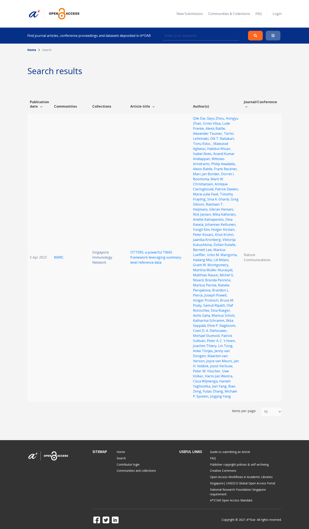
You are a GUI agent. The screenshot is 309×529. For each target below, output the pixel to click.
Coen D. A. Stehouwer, (210, 330)
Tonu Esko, (202, 143)
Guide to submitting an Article (230, 452)
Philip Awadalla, (223, 164)
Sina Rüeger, (221, 310)
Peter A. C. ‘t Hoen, (221, 340)
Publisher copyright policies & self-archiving (239, 464)
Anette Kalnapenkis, (209, 219)
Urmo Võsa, (212, 123)
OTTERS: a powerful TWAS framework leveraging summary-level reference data (156, 257)
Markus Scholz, (224, 315)
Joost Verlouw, (221, 366)
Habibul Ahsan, (219, 148)
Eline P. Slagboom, (221, 325)
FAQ (258, 13)
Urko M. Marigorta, (222, 254)
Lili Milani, (221, 260)
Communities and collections (136, 471)
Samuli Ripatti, (215, 305)
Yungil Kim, (202, 229)
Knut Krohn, (224, 234)
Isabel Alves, (203, 153)
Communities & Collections (229, 13)
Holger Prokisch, (206, 300)
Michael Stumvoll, (207, 335)
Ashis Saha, (202, 315)
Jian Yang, (220, 386)
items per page (244, 411)
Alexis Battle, (216, 128)
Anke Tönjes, (203, 351)
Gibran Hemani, (221, 209)
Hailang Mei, (203, 260)
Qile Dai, (200, 118)
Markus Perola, (205, 285)
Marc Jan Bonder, (207, 174)
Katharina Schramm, (209, 320)
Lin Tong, (225, 345)
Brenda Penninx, (218, 280)
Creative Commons (223, 471)
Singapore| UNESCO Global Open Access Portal (242, 483)
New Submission (190, 13)
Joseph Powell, (215, 295)
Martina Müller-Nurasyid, (213, 270)
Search (121, 458)
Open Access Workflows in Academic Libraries (241, 477)
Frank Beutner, (226, 169)
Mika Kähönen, (224, 214)
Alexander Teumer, (208, 133)
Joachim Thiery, (205, 345)
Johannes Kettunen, (220, 224)
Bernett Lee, (203, 249)
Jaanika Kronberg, (207, 239)
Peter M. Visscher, (207, 371)
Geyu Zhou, (216, 118)
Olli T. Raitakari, (222, 138)
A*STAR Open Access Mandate (231, 500)
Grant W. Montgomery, (211, 265)
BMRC (59, 257)
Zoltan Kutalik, (224, 244)
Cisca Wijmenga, (206, 381)
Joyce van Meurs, (220, 361)
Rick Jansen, (203, 214)
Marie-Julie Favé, (206, 194)
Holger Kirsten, (223, 229)
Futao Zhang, (214, 391)
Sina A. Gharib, (219, 199)
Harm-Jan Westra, (219, 376)
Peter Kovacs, (204, 234)
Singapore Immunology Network (102, 257)
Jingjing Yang (220, 396)
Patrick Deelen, (227, 189)
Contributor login (128, 464)
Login (277, 13)
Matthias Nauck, (206, 275)
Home (31, 50)
